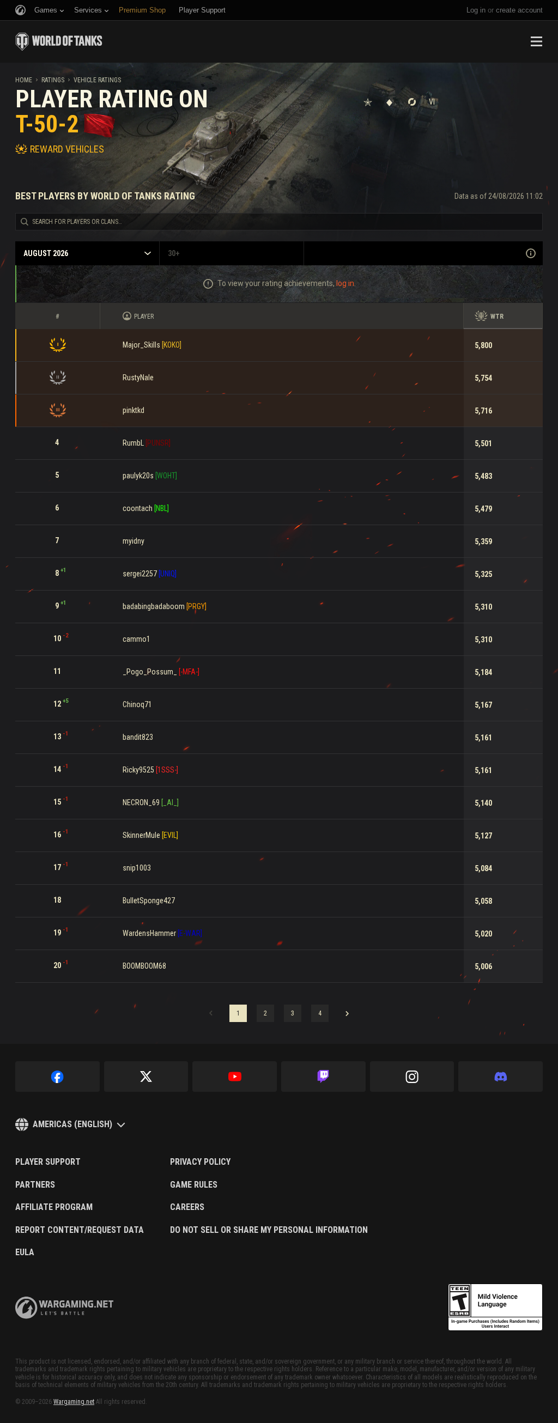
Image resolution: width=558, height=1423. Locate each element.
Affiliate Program (54, 1207)
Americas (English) (72, 1124)
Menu (536, 41)
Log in (476, 10)
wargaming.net (64, 1308)
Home (23, 80)
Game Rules (193, 1185)
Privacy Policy (200, 1162)
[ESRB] (495, 1307)
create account (519, 10)
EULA (24, 1252)
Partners (35, 1185)
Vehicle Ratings (97, 80)
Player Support (48, 1162)
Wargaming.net (73, 1402)
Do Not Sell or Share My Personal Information (269, 1230)
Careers (187, 1207)
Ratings (52, 80)
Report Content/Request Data (79, 1230)
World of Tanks (58, 41)
